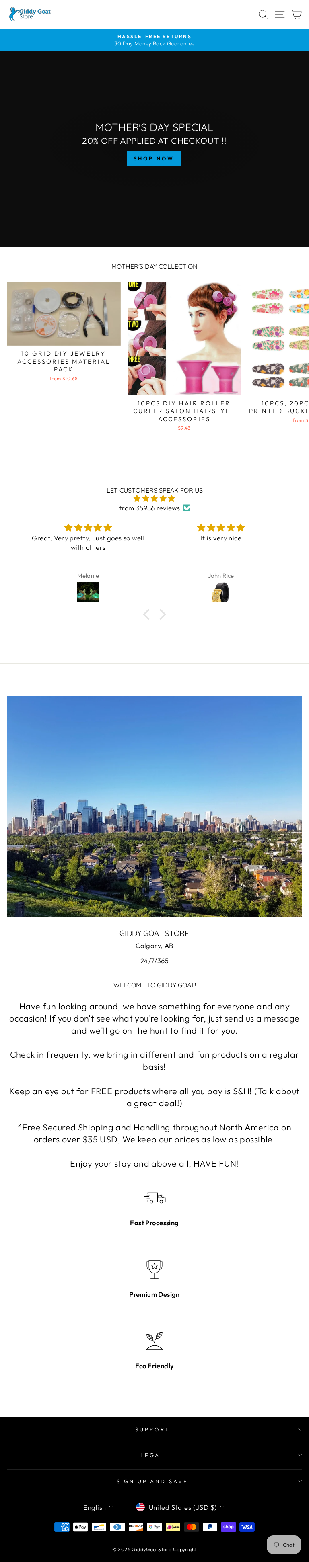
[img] (155, 498)
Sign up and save (153, 1481)
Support (152, 1429)
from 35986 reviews (149, 508)
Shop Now (154, 158)
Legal (152, 1455)
